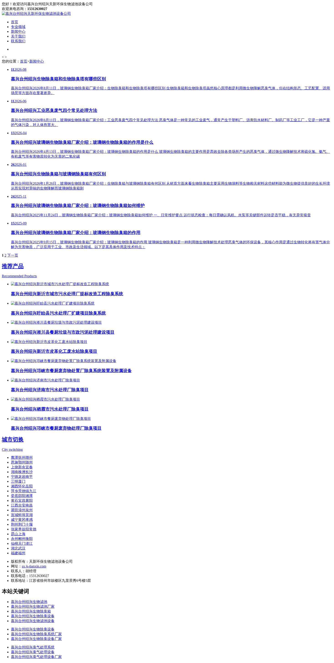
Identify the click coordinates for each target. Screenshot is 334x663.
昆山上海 (18, 534)
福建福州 (18, 553)
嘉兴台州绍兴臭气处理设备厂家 (36, 657)
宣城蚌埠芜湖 (22, 515)
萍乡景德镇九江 (23, 491)
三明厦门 (18, 481)
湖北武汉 (18, 548)
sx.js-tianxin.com (34, 566)
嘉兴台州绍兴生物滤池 (29, 602)
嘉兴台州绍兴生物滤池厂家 (33, 606)
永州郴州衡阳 (22, 539)
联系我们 (18, 41)
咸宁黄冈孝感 (22, 520)
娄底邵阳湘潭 (22, 496)
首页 (14, 22)
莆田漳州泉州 (22, 510)
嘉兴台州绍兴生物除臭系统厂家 (36, 634)
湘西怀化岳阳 (22, 486)
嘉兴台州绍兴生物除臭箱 (31, 611)
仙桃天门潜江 (22, 543)
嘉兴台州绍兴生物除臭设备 (33, 616)
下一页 (12, 255)
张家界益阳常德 (23, 529)
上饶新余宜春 (22, 467)
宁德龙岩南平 (22, 477)
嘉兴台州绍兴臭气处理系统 (33, 647)
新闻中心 (18, 31)
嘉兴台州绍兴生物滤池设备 (33, 621)
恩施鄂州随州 (22, 462)
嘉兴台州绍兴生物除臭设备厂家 (36, 639)
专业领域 (18, 27)
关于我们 (18, 36)
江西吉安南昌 (22, 505)
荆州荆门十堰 (22, 524)
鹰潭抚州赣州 (22, 457)
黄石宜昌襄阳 (22, 500)
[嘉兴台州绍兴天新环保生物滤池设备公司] (36, 13)
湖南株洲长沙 (22, 472)
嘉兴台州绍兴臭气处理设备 (33, 652)
